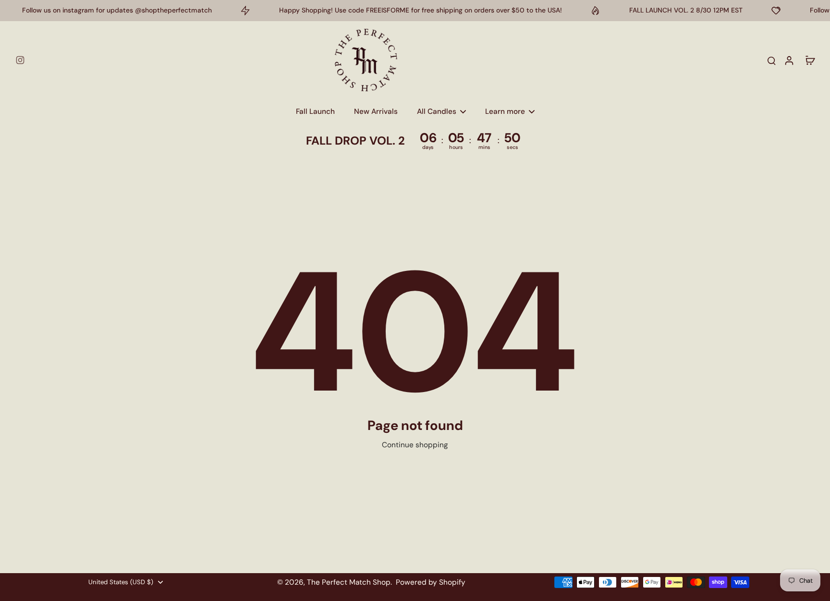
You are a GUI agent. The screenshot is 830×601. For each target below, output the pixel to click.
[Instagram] (20, 60)
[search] (771, 60)
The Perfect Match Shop (349, 582)
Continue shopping (415, 445)
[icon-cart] (809, 60)
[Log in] (788, 60)
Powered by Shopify (430, 582)
